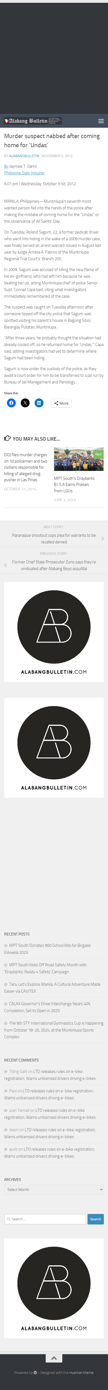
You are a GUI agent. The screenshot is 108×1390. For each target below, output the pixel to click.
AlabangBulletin (24, 156)
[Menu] (101, 121)
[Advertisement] (54, 57)
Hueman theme (82, 1373)
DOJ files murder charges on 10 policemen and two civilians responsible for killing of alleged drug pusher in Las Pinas (25, 467)
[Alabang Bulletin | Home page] (42, 120)
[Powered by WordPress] (35, 1372)
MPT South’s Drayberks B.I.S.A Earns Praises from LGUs (74, 484)
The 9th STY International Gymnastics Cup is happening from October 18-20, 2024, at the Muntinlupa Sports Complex (54, 1030)
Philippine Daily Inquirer (24, 172)
